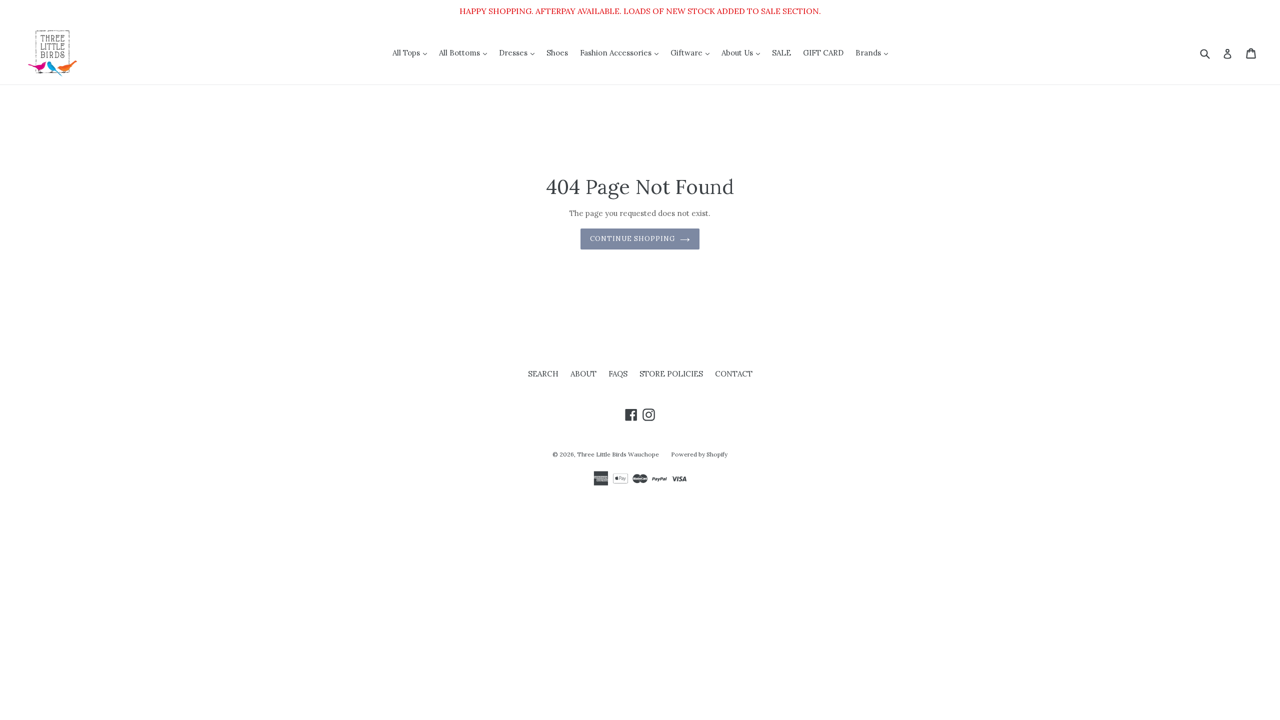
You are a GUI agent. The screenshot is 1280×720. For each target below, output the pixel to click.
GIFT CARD (823, 53)
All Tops (412, 53)
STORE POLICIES (671, 373)
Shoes (557, 53)
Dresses (519, 53)
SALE (781, 53)
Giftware (692, 53)
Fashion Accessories (622, 53)
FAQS (618, 373)
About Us (743, 53)
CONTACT (733, 373)
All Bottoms (465, 53)
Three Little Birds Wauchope (618, 454)
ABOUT (583, 373)
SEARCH (543, 373)
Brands (874, 53)
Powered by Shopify (699, 454)
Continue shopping (633, 238)
